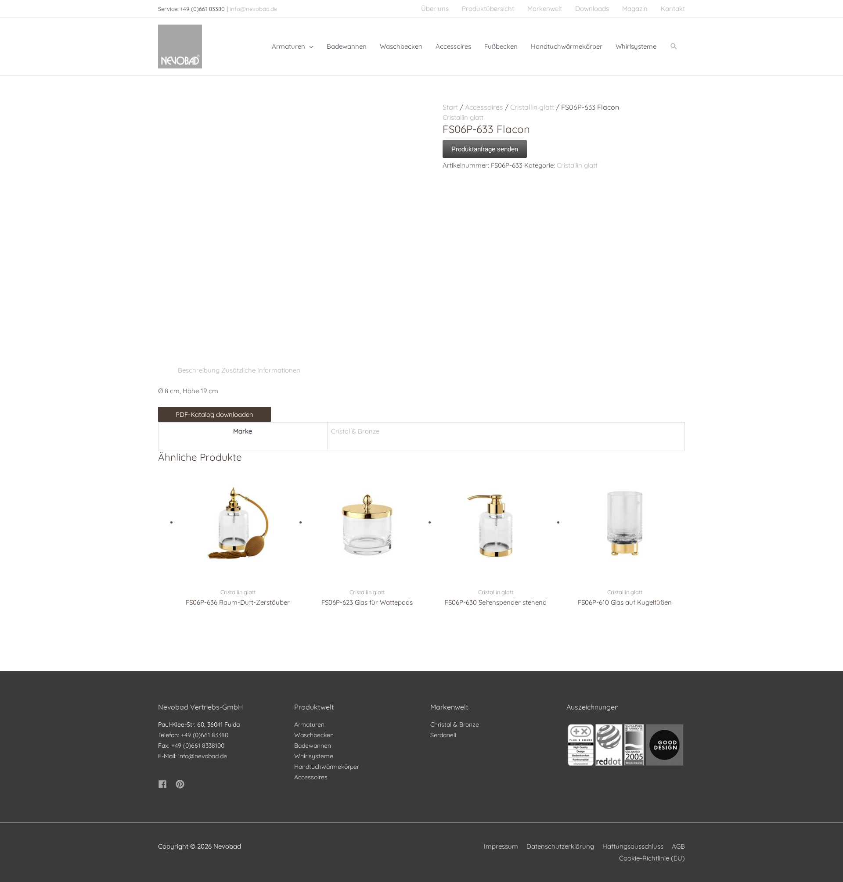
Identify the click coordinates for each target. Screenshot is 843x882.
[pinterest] (181, 784)
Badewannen (312, 745)
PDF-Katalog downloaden (214, 414)
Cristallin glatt (532, 107)
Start (450, 107)
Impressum (501, 846)
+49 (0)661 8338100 (197, 745)
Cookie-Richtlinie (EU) (652, 858)
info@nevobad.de (253, 8)
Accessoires (484, 107)
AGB (678, 846)
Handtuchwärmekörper (326, 767)
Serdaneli (443, 735)
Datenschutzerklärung (560, 846)
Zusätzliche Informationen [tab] (260, 370)
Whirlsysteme (313, 756)
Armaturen (309, 724)
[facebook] (166, 784)
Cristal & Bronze (355, 431)
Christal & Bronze (454, 724)
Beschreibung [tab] (199, 370)
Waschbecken (314, 735)
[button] (674, 46)
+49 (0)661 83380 (204, 735)
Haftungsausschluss (632, 846)
